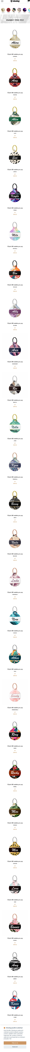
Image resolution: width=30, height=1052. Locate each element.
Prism (25, 12)
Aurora (3, 12)
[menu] (2, 1)
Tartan (8, 12)
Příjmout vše (15, 1043)
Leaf (14, 12)
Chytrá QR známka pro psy (15, 54)
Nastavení (15, 1046)
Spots (19, 12)
